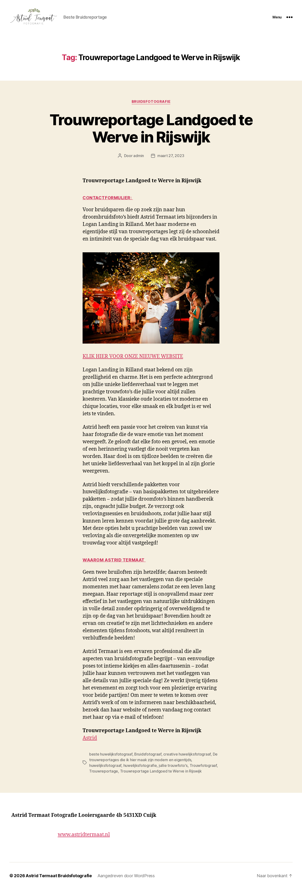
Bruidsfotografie (151, 102)
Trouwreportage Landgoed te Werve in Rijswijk (151, 128)
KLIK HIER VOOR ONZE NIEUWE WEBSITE (133, 356)
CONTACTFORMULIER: (108, 197)
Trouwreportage (103, 771)
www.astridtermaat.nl (84, 834)
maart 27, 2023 (170, 155)
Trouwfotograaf (203, 765)
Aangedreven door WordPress (126, 875)
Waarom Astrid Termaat (114, 559)
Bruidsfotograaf (147, 754)
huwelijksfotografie (140, 765)
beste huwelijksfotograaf (110, 754)
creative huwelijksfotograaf (187, 754)
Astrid (90, 738)
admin (138, 155)
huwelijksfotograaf (105, 765)
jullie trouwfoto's (173, 765)
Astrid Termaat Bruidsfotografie (59, 875)
